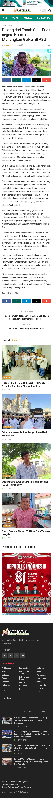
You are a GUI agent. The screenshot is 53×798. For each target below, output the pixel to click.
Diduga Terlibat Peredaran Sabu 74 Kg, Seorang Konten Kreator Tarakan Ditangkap (30, 720)
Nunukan (23, 689)
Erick (10, 293)
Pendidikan (41, 678)
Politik (10, 25)
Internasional (43, 18)
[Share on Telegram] (26, 80)
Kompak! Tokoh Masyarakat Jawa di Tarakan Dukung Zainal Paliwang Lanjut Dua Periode (31, 761)
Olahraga (40, 668)
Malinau (22, 682)
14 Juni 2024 (7, 389)
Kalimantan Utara (24, 678)
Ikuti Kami (6, 698)
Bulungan (6, 675)
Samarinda (41, 685)
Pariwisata (41, 675)
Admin (6, 45)
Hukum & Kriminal (6, 686)
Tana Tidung (41, 688)
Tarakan (39, 692)
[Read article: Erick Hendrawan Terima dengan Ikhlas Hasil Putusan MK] (26, 411)
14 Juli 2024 (7, 538)
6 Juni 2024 (7, 439)
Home (4, 18)
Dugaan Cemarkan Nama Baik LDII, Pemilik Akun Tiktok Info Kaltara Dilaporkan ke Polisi (32, 748)
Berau (4, 671)
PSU (16, 293)
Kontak (4, 782)
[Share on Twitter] (36, 80)
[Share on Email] (46, 80)
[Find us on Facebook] (4, 655)
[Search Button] (49, 10)
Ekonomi (6, 682)
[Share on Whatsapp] (16, 80)
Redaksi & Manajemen (19, 782)
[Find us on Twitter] (10, 655)
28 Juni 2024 (18, 45)
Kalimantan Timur (24, 672)
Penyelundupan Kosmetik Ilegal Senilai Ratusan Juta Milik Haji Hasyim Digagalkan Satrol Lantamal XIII (32, 734)
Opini (38, 671)
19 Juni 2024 (7, 488)
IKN (3, 690)
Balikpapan (6, 668)
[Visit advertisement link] (26, 3)
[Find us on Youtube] (22, 655)
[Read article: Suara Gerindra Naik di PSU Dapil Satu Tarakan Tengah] (26, 510)
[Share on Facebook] (6, 80)
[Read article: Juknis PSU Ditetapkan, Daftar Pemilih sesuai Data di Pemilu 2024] (26, 461)
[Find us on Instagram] (16, 655)
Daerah (15, 18)
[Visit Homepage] (22, 10)
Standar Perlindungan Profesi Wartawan (16, 787)
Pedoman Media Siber (10, 784)
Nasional (27, 18)
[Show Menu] (3, 10)
